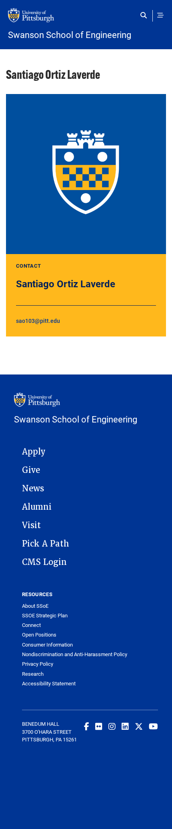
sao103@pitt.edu (38, 320)
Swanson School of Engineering (69, 34)
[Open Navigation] (160, 15)
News (33, 488)
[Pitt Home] (86, 19)
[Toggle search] (145, 15)
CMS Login (44, 562)
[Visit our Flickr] (98, 726)
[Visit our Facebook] (86, 726)
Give (31, 470)
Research (33, 674)
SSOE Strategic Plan (45, 615)
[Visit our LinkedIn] (125, 726)
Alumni (37, 507)
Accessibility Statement (49, 683)
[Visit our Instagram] (112, 726)
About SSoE (35, 606)
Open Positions (39, 634)
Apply (34, 452)
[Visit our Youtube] (153, 726)
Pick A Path (45, 544)
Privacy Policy (37, 664)
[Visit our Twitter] (139, 726)
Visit (31, 525)
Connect (31, 625)
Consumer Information (47, 644)
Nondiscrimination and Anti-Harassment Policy (74, 654)
